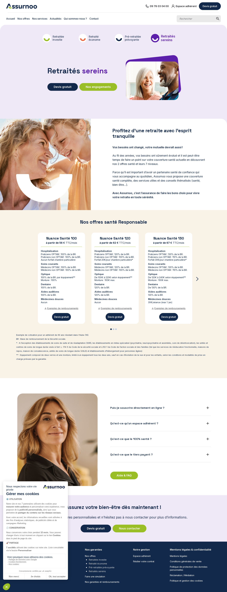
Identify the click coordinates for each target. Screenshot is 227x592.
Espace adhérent (142, 556)
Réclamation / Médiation (182, 575)
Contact (94, 18)
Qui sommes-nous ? (75, 18)
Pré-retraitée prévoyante (101, 567)
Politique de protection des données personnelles (188, 568)
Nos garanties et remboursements (102, 582)
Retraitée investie (98, 559)
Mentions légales (178, 556)
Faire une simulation (95, 576)
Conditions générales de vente (186, 561)
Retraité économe (98, 563)
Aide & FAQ (124, 475)
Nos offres (23, 18)
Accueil (10, 18)
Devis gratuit (210, 6)
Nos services (39, 18)
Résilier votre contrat (143, 561)
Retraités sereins (97, 571)
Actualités (55, 18)
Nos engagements (98, 86)
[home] (21, 6)
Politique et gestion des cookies (186, 580)
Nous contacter (129, 528)
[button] (197, 279)
